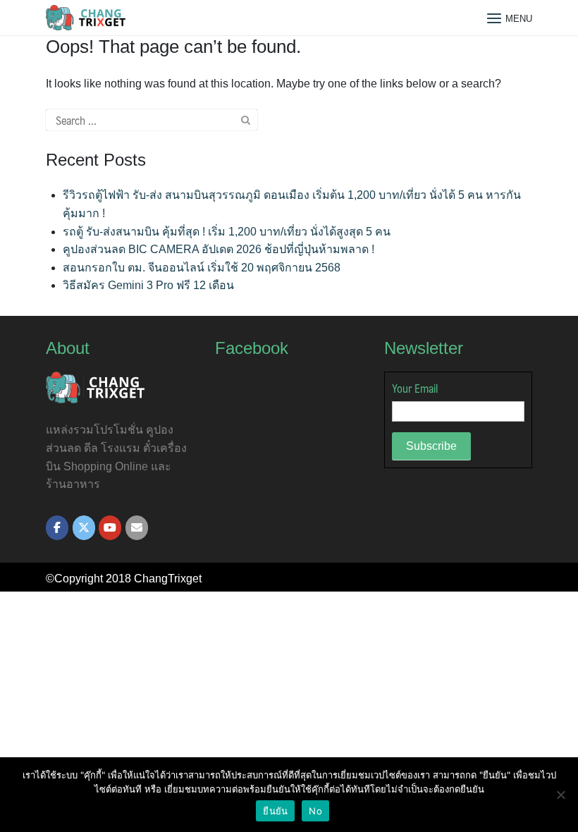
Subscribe (431, 446)
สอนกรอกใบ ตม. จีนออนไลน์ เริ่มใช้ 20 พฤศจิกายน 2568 (201, 268)
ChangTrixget (168, 579)
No (315, 810)
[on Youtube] (110, 527)
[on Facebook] (57, 527)
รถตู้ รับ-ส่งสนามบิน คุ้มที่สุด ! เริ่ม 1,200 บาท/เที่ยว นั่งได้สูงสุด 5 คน (227, 232)
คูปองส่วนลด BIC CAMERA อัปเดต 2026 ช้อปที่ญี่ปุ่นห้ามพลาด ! (218, 249)
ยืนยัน (275, 810)
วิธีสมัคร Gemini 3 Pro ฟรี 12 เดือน (148, 285)
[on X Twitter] (84, 527)
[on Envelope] (136, 527)
